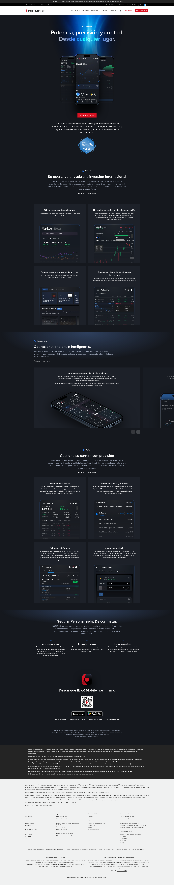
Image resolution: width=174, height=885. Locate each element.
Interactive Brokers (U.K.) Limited (55, 857)
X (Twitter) (124, 843)
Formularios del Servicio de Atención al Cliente (133, 825)
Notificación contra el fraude (36, 849)
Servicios (104, 11)
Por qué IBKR (75, 11)
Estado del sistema (61, 829)
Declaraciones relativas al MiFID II (129, 823)
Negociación (95, 11)
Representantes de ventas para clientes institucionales (67, 824)
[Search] (120, 10)
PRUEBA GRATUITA (111, 5)
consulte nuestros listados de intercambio (80, 774)
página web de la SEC (71, 802)
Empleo (121, 5)
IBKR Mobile (28, 836)
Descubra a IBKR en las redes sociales (130, 834)
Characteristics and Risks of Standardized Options (76, 752)
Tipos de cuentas (29, 823)
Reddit (124, 841)
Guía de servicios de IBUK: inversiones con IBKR (117, 771)
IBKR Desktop (28, 834)
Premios (90, 816)
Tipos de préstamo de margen (63, 797)
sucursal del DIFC (122, 871)
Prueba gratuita (29, 825)
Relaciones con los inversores (96, 823)
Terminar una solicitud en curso (33, 821)
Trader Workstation (30, 832)
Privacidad (131, 849)
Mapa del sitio (140, 849)
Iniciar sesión (128, 11)
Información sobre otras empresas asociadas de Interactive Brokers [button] (87, 877)
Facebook (125, 836)
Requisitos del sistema (77, 720)
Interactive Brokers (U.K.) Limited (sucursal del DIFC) (119, 857)
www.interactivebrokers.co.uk (64, 866)
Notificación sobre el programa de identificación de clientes (62, 849)
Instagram (124, 838)
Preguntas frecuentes (113, 720)
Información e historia (94, 821)
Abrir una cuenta (141, 11)
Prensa (90, 827)
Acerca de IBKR (130, 5)
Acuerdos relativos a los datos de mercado (132, 827)
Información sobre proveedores (65, 836)
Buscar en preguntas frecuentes (65, 827)
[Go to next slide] (138, 432)
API (25, 838)
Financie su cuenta (61, 816)
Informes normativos (94, 830)
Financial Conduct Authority (108, 759)
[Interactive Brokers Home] (35, 10)
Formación (113, 11)
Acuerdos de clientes (126, 819)
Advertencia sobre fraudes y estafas (91, 849)
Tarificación (85, 11)
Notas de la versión (95, 720)
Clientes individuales (32, 5)
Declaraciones (124, 821)
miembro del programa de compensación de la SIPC (92, 766)
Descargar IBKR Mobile (87, 115)
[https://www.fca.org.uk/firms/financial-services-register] (42, 864)
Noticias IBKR (92, 825)
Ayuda (139, 5)
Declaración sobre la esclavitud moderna (115, 849)
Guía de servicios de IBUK (127, 816)
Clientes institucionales (47, 5)
